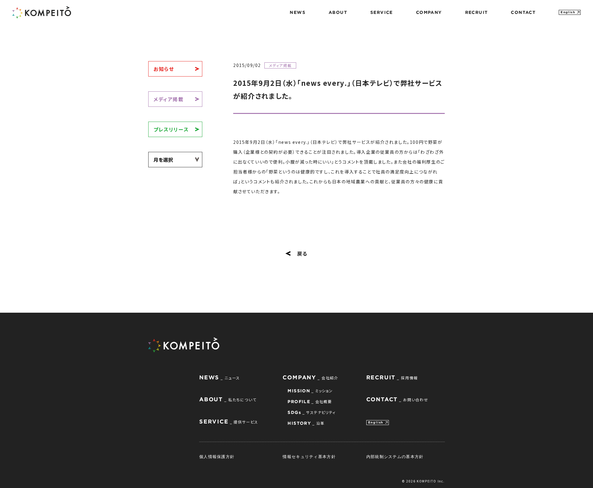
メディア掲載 (169, 99)
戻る (302, 253)
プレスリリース (171, 129)
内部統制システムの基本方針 (395, 456)
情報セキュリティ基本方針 (309, 456)
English (568, 12)
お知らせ (164, 69)
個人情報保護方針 (216, 456)
